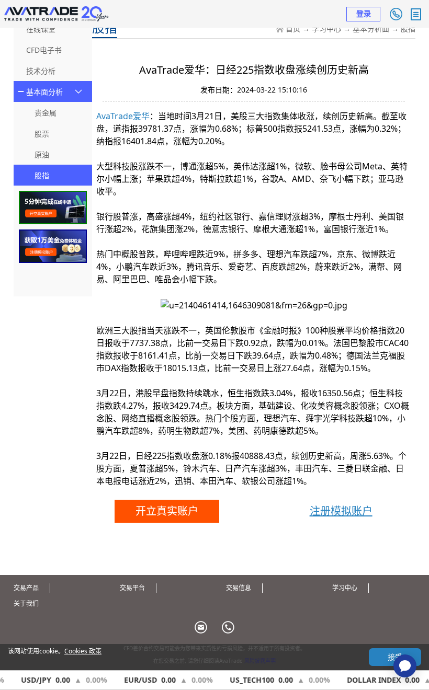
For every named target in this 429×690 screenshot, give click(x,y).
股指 (408, 28)
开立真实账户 (167, 511)
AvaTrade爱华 (123, 116)
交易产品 (26, 587)
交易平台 (132, 587)
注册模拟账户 (341, 511)
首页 (293, 28)
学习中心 (326, 28)
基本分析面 (371, 28)
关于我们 (26, 603)
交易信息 (238, 587)
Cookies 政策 (82, 651)
